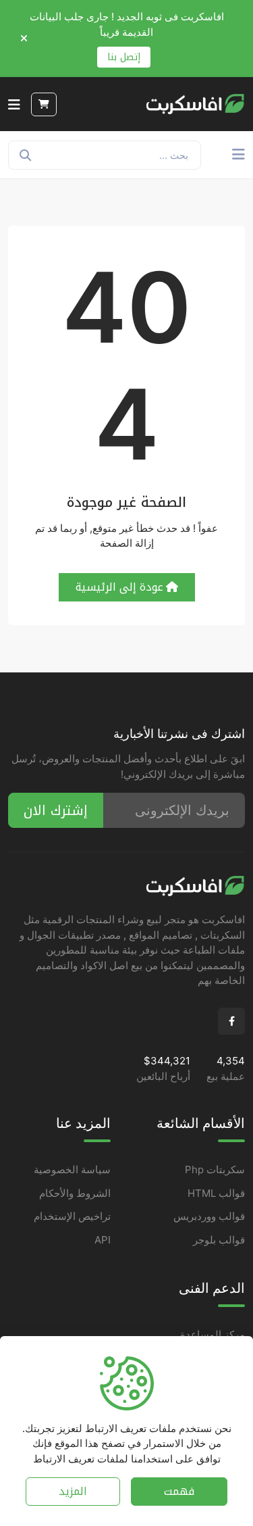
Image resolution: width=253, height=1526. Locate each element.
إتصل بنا (123, 57)
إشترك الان (56, 810)
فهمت (179, 1491)
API (102, 1239)
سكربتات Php (215, 1169)
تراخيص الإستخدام (72, 1216)
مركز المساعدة (212, 1334)
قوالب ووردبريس (209, 1216)
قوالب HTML (216, 1193)
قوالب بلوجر (219, 1239)
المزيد (73, 1491)
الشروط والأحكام (75, 1193)
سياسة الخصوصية (72, 1169)
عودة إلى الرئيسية (119, 586)
